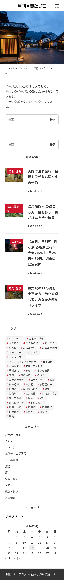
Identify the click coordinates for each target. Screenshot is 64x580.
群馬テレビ (15, 407)
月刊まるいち (30, 389)
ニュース (10, 447)
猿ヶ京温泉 (15, 398)
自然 (7, 485)
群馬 (42, 398)
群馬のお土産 (16, 402)
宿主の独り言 (16, 379)
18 (32, 548)
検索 (53, 119)
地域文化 (14, 370)
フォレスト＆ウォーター (22, 361)
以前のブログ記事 (15, 453)
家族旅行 (26, 375)
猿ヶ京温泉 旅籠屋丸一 (44, 574)
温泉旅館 (30, 393)
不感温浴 (14, 366)
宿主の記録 (37, 379)
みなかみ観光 (49, 347)
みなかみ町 (29, 347)
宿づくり (42, 375)
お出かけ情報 (36, 338)
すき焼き (14, 343)
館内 (11, 416)
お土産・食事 (13, 435)
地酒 (28, 370)
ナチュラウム (16, 357)
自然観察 (14, 411)
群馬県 (31, 407)
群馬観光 (47, 407)
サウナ (34, 352)
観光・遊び (11, 491)
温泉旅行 (14, 393)
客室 (11, 375)
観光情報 (10, 498)
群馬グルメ (37, 402)
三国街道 (48, 361)
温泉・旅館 (11, 479)
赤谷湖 (29, 411)
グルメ (9, 441)
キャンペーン (16, 352)
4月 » (17, 558)
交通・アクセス (34, 366)
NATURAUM (15, 338)
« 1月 (8, 558)
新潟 (52, 379)
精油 (30, 398)
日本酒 (12, 389)
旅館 (7, 466)
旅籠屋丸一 (46, 384)
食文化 (43, 411)
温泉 (47, 389)
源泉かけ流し (49, 393)
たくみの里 (32, 343)
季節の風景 (43, 370)
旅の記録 (14, 384)
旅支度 (29, 384)
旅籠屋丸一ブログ (16, 574)
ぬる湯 (12, 347)
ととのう (50, 343)
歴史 (7, 472)
